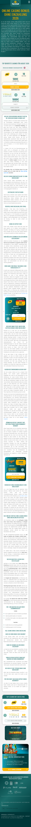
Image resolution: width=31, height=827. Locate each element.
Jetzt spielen (17, 319)
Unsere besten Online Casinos (10, 755)
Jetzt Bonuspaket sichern (14, 477)
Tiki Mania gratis (15, 738)
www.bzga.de (4, 805)
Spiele (16, 310)
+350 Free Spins (12, 471)
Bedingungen (16, 306)
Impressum (4, 814)
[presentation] (3, 311)
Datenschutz (11, 814)
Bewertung (8, 314)
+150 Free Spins (15, 101)
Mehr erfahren (18, 321)
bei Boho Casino (23, 495)
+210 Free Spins (15, 81)
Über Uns (21, 816)
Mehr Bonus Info (15, 89)
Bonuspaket (12, 465)
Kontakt (27, 816)
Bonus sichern (14, 87)
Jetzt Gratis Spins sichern (14, 708)
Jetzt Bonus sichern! (14, 769)
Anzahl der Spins (20, 298)
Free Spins (24, 76)
